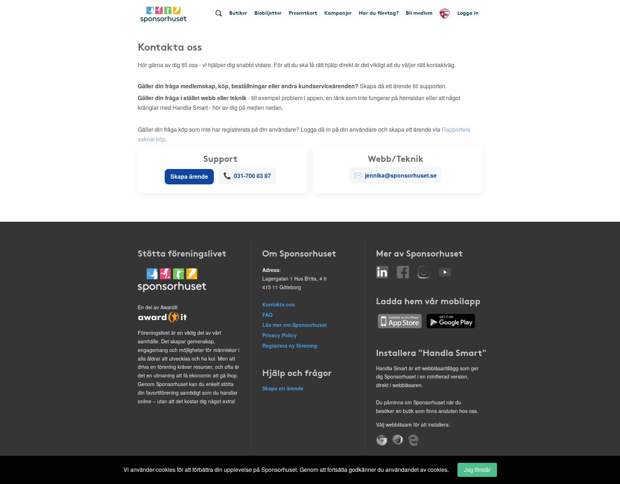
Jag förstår (477, 469)
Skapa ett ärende (283, 388)
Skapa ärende (189, 176)
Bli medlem (419, 12)
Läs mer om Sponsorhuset (294, 324)
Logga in (468, 12)
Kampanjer (338, 12)
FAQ (267, 314)
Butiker (238, 12)
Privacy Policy (279, 335)
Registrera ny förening (289, 345)
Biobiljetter (268, 12)
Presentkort (303, 12)
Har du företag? (379, 12)
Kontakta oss (278, 304)
